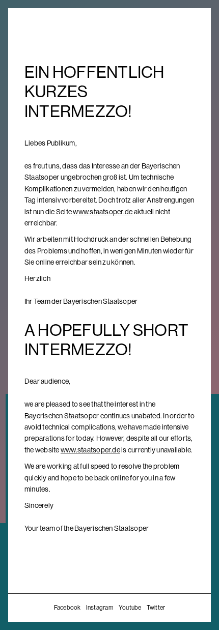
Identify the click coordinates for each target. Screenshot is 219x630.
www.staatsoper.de (102, 212)
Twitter (156, 607)
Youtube (130, 607)
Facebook (67, 607)
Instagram (100, 607)
